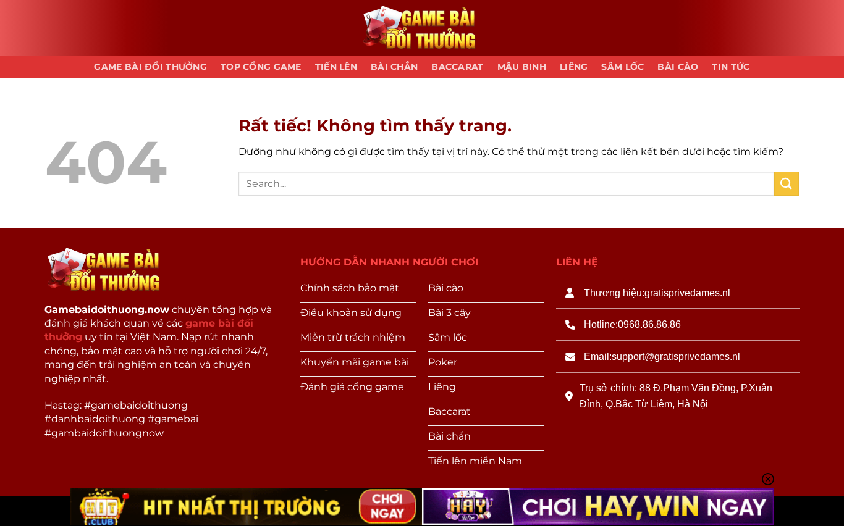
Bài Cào (677, 66)
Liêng (574, 66)
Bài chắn (394, 66)
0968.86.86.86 (649, 324)
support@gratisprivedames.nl (676, 356)
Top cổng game (261, 66)
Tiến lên (336, 66)
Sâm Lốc (622, 66)
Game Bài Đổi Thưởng (150, 66)
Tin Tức (730, 66)
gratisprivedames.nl (687, 293)
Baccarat (457, 66)
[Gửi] (786, 184)
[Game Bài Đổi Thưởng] (422, 28)
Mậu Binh (521, 66)
